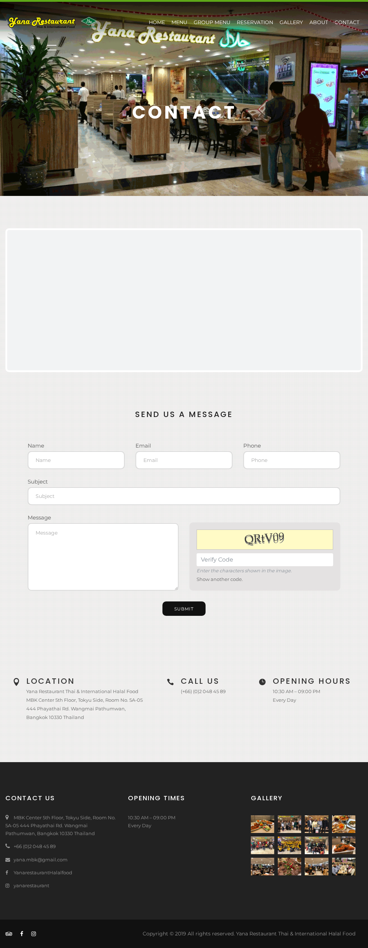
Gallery (291, 22)
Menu (179, 22)
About (318, 22)
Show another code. (220, 579)
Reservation (255, 22)
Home (157, 22)
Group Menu (212, 22)
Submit (184, 609)
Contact (347, 22)
